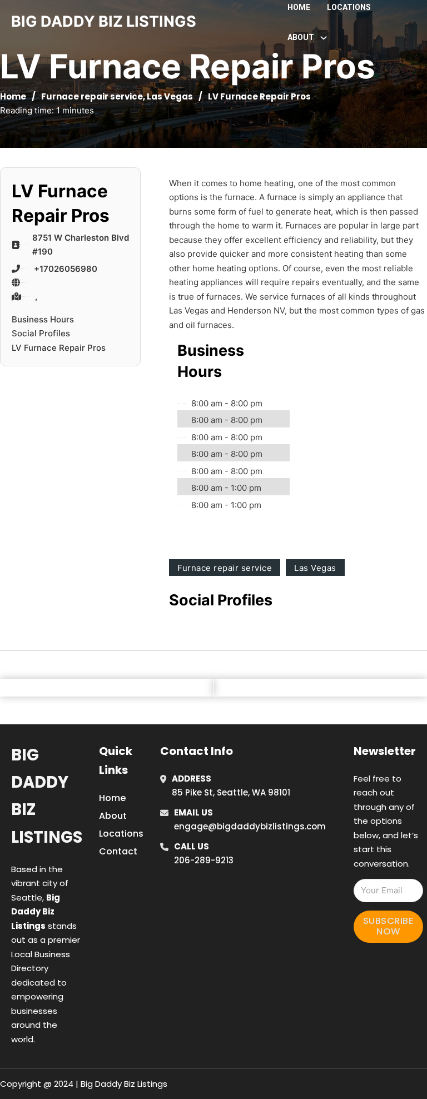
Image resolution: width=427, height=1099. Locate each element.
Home (298, 7)
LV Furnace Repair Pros (59, 347)
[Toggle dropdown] (323, 38)
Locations (349, 7)
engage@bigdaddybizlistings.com (250, 826)
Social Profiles (41, 333)
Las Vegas (170, 96)
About (113, 815)
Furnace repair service (92, 96)
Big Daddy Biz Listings (46, 796)
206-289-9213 (204, 860)
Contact (118, 851)
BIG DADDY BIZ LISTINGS (103, 21)
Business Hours (43, 319)
